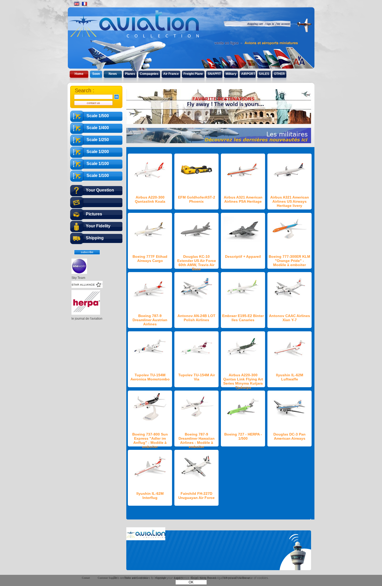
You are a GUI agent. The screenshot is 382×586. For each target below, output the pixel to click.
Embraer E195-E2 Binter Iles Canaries (243, 318)
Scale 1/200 (98, 151)
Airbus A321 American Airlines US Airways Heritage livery (289, 201)
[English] (76, 4)
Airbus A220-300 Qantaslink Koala (150, 199)
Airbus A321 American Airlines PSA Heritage (243, 199)
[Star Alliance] (87, 287)
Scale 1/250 (98, 139)
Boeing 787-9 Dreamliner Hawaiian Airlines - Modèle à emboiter (197, 440)
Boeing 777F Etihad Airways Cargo (150, 258)
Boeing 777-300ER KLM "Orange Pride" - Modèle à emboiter (289, 260)
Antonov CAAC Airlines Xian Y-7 (289, 318)
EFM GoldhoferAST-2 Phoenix (196, 199)
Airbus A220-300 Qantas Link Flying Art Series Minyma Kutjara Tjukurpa (243, 381)
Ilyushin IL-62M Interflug (150, 495)
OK (191, 582)
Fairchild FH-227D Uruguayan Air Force (196, 495)
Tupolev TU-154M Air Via (196, 377)
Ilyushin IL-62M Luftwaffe (289, 377)
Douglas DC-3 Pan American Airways (289, 436)
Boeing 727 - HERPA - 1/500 (243, 436)
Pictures (94, 214)
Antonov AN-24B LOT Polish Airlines (196, 318)
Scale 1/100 (98, 163)
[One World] (79, 273)
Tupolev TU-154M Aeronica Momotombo (150, 377)
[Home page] (144, 29)
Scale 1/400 (98, 128)
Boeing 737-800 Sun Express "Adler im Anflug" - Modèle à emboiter (150, 440)
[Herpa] (85, 313)
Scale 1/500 (98, 116)
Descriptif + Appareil (243, 256)
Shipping (95, 238)
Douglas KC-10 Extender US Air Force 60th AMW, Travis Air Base (196, 262)
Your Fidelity (98, 226)
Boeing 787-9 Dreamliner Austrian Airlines (150, 320)
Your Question (100, 190)
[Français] (84, 4)
